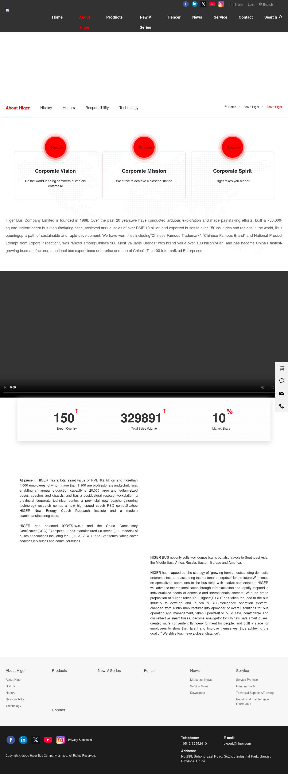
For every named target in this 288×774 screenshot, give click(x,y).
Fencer (174, 17)
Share (239, 4)
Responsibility (97, 107)
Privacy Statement (80, 739)
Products (114, 17)
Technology (129, 107)
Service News (199, 686)
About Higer (84, 22)
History (46, 107)
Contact (246, 17)
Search (270, 17)
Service (220, 17)
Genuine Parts (245, 686)
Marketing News (201, 679)
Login (251, 4)
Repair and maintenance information (252, 701)
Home (57, 17)
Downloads (197, 692)
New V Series (145, 22)
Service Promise (247, 679)
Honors (69, 107)
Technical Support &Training (255, 692)
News (197, 17)
